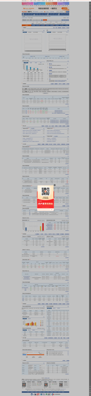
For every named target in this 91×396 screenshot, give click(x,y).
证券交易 (64, 0)
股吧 (52, 0)
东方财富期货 (43, 0)
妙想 (46, 0)
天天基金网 (34, 0)
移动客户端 (27, 0)
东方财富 (31, 0)
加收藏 (25, 0)
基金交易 (67, 0)
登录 (58, 0)
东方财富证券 (38, 0)
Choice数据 (49, 0)
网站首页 (23, 0)
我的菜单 (61, 0)
